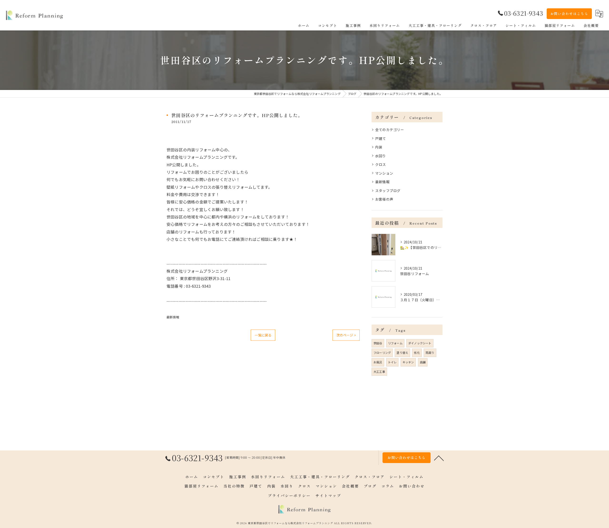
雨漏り (430, 352)
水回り (380, 155)
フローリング (382, 352)
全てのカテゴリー (389, 129)
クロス (380, 164)
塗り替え (402, 352)
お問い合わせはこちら (569, 13)
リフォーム (395, 343)
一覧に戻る (263, 335)
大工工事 (379, 372)
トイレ (392, 362)
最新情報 (173, 317)
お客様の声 (384, 199)
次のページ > (346, 335)
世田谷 (377, 343)
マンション (384, 173)
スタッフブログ (387, 190)
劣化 (417, 352)
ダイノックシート (420, 343)
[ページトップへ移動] (439, 458)
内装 (378, 146)
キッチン (408, 362)
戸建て (380, 138)
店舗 (423, 362)
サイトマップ (328, 495)
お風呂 (377, 362)
